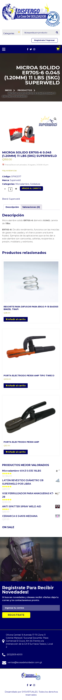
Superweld (15, 180)
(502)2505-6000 (14, 654)
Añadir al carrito (31, 188)
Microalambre (22, 184)
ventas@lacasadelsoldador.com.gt (25, 662)
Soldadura (35, 184)
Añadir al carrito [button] (16, 319)
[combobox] (11, 32)
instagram (34, 49)
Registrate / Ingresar (44, 40)
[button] (55, 119)
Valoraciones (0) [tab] (31, 207)
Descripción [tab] (12, 207)
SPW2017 (11, 176)
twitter (31, 49)
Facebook (27, 49)
